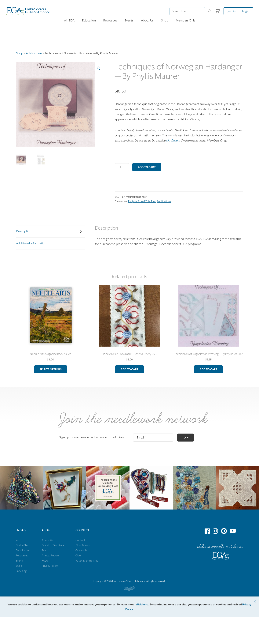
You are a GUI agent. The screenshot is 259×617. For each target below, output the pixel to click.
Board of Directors (53, 545)
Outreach (81, 550)
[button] (98, 68)
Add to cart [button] (129, 369)
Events (129, 20)
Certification (23, 550)
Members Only (185, 20)
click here (142, 604)
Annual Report (50, 555)
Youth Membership (87, 560)
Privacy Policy (50, 565)
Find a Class (23, 545)
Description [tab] (23, 231)
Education (89, 20)
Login (245, 11)
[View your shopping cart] (217, 11)
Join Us (232, 11)
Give (78, 555)
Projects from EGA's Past (142, 201)
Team (45, 550)
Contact (80, 540)
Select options (51, 369)
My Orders (173, 140)
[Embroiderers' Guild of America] (220, 556)
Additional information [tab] (31, 243)
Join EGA (69, 20)
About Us (147, 20)
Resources (110, 20)
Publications (34, 53)
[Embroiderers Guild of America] (28, 11)
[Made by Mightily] (129, 589)
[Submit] (209, 11)
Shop (164, 20)
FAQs (45, 560)
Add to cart (147, 167)
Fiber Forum (82, 545)
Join (185, 437)
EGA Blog (21, 570)
